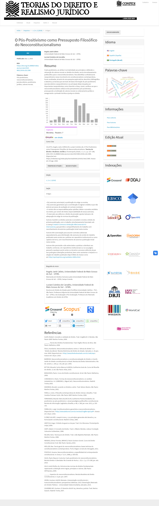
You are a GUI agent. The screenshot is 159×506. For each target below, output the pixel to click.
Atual (28, 23)
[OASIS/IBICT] (133, 254)
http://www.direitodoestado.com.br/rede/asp (79, 353)
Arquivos (37, 23)
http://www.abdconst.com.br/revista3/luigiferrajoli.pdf (74, 411)
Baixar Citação (71, 166)
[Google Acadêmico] (133, 198)
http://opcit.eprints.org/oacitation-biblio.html (65, 257)
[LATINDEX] (114, 217)
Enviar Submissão (113, 32)
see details (59, 137)
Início (18, 30)
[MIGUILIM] (114, 254)
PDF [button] (28, 53)
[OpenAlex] (114, 236)
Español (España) (115, 55)
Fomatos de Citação (55, 166)
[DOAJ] (133, 180)
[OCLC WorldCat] (133, 310)
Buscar (54, 23)
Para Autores (111, 122)
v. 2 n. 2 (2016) (37, 30)
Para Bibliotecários (113, 127)
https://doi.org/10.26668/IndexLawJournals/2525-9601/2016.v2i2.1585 (28, 68)
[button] (50, 321)
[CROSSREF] (114, 180)
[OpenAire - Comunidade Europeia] (133, 217)
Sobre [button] (45, 23)
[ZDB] (123, 329)
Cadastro (145, 2)
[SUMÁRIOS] (114, 273)
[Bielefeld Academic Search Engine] (133, 273)
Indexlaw (20, 23)
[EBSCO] (114, 198)
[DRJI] (114, 291)
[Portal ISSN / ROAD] (133, 291)
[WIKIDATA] (114, 310)
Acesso (154, 2)
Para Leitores (111, 118)
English (111, 51)
